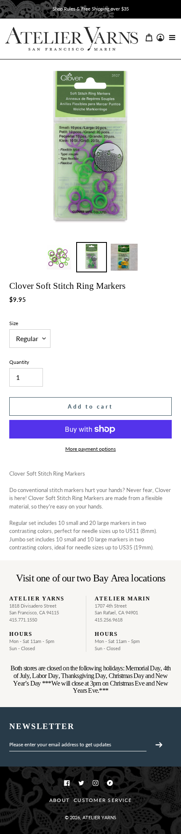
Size (13, 323)
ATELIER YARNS (99, 817)
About (59, 800)
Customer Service (103, 800)
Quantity (19, 362)
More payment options (90, 449)
